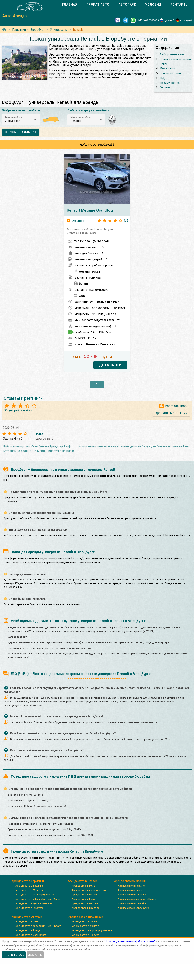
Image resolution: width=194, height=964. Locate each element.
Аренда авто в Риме (83, 885)
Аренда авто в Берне (84, 921)
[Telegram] (125, 20)
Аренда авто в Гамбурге (29, 907)
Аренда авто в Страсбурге (133, 907)
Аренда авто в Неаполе (85, 907)
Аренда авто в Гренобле (132, 903)
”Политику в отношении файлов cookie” (129, 941)
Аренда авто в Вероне (85, 903)
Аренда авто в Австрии (27, 917)
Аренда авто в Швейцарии (85, 917)
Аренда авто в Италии (82, 881)
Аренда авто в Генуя (83, 899)
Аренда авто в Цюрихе (85, 934)
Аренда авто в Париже (131, 885)
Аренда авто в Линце (27, 930)
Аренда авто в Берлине (29, 885)
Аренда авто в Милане (85, 894)
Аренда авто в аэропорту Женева (92, 930)
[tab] (70, 4)
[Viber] (117, 20)
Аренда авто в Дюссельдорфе (33, 903)
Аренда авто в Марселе (132, 894)
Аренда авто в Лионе (130, 890)
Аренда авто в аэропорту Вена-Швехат (38, 926)
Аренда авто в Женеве (85, 926)
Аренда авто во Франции (130, 881)
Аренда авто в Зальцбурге (30, 934)
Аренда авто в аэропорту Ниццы (137, 899)
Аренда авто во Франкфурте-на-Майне (37, 899)
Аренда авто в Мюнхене (29, 890)
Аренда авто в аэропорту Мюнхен (35, 894)
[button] (21, 119)
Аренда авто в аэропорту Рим (89, 890)
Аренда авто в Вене (26, 921)
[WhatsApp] (133, 20)
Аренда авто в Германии (28, 881)
